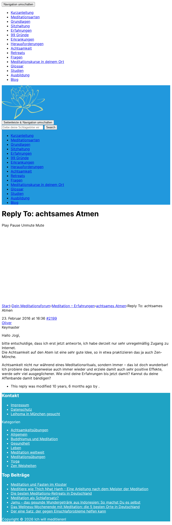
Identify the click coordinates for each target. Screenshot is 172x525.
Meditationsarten (25, 17)
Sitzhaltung (20, 26)
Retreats (18, 52)
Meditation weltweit (27, 452)
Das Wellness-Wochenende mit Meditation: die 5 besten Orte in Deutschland (75, 506)
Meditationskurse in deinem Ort (37, 61)
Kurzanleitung (22, 12)
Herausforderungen (27, 44)
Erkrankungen (22, 39)
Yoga (15, 461)
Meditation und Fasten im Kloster (39, 484)
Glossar (17, 66)
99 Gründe (20, 35)
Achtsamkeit (21, 48)
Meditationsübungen (28, 456)
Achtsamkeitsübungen (29, 430)
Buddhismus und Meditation (34, 439)
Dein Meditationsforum (31, 306)
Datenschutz (21, 409)
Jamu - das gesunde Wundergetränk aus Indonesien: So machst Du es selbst (75, 502)
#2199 (51, 318)
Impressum (20, 405)
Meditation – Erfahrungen (73, 306)
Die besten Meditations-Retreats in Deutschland (51, 493)
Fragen (16, 57)
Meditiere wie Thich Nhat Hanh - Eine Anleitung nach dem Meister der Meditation (79, 489)
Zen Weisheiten (23, 465)
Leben (16, 448)
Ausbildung (20, 75)
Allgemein (19, 434)
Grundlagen (20, 21)
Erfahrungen (21, 30)
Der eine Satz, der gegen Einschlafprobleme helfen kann (58, 511)
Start (6, 306)
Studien (17, 70)
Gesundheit (20, 443)
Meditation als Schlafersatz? (35, 498)
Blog (14, 79)
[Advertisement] (86, 269)
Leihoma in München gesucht (35, 414)
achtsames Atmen (111, 306)
